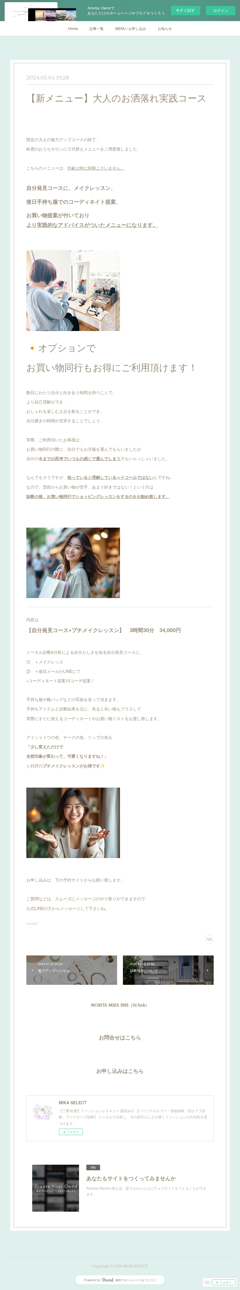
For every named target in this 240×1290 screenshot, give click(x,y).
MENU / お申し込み (130, 28)
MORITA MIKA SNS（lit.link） (120, 1005)
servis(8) (31, 923)
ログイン (220, 10)
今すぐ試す (185, 10)
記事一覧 (97, 28)
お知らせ (165, 28)
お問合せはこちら (120, 1037)
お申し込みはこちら (120, 1071)
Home (73, 28)
